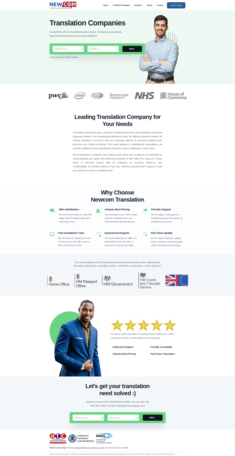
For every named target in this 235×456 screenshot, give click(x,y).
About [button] (149, 5)
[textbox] (68, 49)
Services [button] (138, 5)
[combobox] (68, 47)
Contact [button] (160, 5)
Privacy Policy (170, 454)
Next (131, 49)
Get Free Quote (176, 5)
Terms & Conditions (158, 454)
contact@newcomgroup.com (89, 447)
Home (105, 5)
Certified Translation (121, 5)
